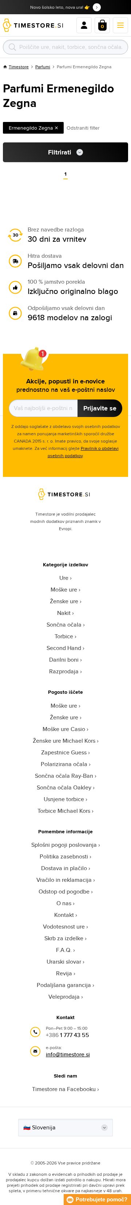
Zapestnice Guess (64, 752)
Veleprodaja (64, 996)
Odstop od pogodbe (64, 891)
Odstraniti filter (83, 128)
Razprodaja (64, 671)
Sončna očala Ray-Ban (64, 776)
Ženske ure (64, 601)
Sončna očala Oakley (64, 787)
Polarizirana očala (64, 764)
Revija (64, 973)
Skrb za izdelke (63, 938)
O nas (63, 903)
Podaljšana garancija (64, 985)
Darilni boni (64, 659)
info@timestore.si (68, 1054)
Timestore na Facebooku (64, 1089)
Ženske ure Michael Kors (64, 741)
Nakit (64, 613)
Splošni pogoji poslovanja (64, 845)
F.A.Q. (64, 950)
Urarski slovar (64, 961)
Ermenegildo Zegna (31, 127)
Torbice (64, 636)
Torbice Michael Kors (63, 811)
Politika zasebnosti (64, 856)
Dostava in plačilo (64, 868)
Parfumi (42, 66)
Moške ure (64, 589)
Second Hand (64, 648)
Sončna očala (64, 624)
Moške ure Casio (64, 729)
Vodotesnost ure (64, 926)
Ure (63, 578)
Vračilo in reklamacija (64, 880)
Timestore (19, 66)
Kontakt (64, 915)
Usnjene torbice (64, 799)
